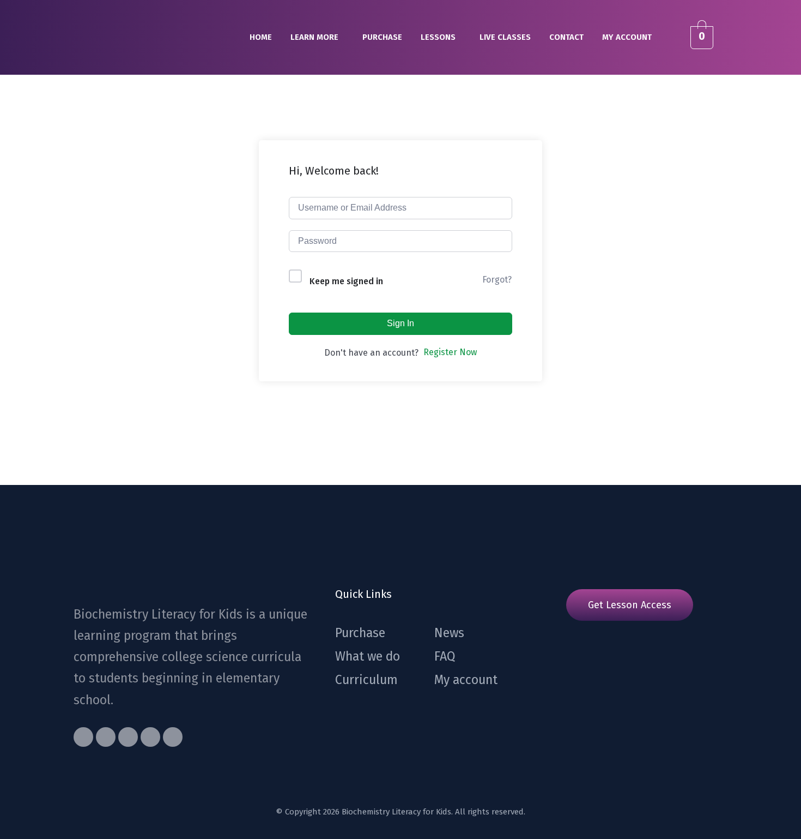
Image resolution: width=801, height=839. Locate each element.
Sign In (400, 323)
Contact (566, 37)
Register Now (450, 352)
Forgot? (497, 279)
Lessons (438, 37)
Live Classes (505, 37)
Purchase (382, 37)
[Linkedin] (173, 737)
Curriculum (366, 679)
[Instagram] (150, 737)
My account (627, 37)
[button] (317, 37)
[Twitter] (106, 737)
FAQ (445, 656)
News (449, 632)
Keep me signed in (346, 281)
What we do (367, 656)
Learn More (314, 37)
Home (261, 37)
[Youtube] (128, 737)
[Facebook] (83, 737)
